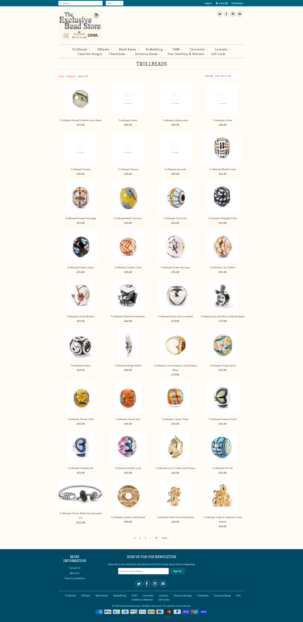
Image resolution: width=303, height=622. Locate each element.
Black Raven (127, 49)
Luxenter (221, 49)
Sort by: (209, 76)
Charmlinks (117, 54)
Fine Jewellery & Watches (186, 54)
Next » (165, 537)
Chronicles (197, 49)
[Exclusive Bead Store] (80, 26)
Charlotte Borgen (89, 54)
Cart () (223, 3)
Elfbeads (103, 49)
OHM (176, 49)
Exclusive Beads (146, 54)
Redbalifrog (154, 49)
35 (156, 537)
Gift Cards (218, 54)
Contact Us (74, 567)
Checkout (237, 3)
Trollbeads (79, 49)
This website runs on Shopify (176, 605)
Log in (208, 3)
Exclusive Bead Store (130, 605)
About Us (74, 573)
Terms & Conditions (74, 578)
